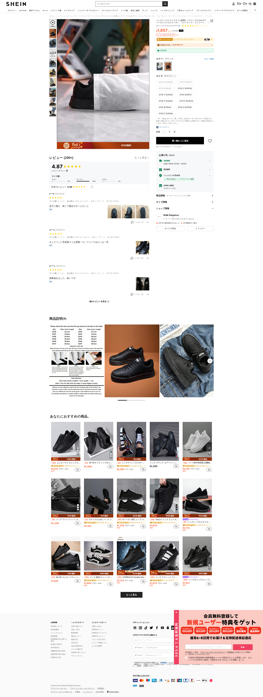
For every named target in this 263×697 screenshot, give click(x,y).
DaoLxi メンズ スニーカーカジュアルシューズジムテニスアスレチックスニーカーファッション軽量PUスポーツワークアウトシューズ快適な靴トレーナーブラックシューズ (164, 519)
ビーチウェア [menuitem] (69, 10)
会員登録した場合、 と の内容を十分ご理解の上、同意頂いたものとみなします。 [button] (218, 653)
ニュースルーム (56, 633)
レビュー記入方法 (98, 639)
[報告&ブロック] (147, 222)
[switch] (91, 187)
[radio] (159, 66)
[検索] (165, 3)
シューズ (59, 16)
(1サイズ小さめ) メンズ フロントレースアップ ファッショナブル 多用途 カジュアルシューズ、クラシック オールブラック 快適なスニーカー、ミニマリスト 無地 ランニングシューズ (99, 519)
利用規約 (163, 663)
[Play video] (103, 80)
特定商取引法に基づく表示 (59, 640)
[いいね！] (132, 222)
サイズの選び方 (77, 649)
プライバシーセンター (59, 688)
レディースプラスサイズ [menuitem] (224, 10)
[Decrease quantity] (164, 132)
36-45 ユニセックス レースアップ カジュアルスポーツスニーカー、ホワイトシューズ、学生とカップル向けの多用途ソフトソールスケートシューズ (66, 577)
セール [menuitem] (45, 10)
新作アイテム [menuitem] (34, 10)
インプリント (88, 692)
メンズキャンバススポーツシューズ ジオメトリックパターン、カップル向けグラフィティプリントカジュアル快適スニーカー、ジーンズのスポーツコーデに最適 (131, 463)
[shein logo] (16, 4)
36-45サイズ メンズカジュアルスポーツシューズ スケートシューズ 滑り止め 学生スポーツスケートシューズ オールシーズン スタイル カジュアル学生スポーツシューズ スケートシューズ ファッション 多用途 (99, 463)
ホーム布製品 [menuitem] (242, 10)
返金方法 (74, 639)
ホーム (51, 16)
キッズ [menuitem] (145, 10)
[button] (250, 3)
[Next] (209, 360)
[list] (155, 628)
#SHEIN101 (55, 648)
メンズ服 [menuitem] (124, 10)
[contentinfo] (174, 680)
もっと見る (131, 595)
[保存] (210, 140)
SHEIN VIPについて (78, 652)
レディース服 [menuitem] (56, 10)
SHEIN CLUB (56, 657)
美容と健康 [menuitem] (135, 10)
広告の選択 (100, 692)
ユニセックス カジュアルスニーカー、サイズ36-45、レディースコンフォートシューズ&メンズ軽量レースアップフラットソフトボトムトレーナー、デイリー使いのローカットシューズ (66, 463)
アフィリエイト (77, 656)
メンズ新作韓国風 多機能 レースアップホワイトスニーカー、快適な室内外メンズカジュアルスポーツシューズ (197, 463)
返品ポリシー (76, 636)
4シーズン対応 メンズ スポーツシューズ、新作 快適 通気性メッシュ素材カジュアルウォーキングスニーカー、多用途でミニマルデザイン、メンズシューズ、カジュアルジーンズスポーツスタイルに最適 (131, 519)
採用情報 (54, 636)
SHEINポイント (97, 630)
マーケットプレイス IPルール (61, 692)
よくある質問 (97, 646)
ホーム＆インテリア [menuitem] (110, 10)
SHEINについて (56, 626)
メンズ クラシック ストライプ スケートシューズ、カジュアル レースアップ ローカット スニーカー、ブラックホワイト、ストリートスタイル (164, 577)
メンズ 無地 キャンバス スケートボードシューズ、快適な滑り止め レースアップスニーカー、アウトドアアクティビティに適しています (99, 577)
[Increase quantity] (174, 132)
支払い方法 (75, 630)
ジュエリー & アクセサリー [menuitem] (88, 10)
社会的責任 (55, 630)
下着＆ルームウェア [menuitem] (185, 10)
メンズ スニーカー (84, 16)
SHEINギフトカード (99, 633)
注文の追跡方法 (77, 646)
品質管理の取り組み (58, 654)
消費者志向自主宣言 (58, 651)
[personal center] (233, 3)
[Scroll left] (252, 10)
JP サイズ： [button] (168, 76)
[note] (65, 459)
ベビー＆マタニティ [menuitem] (204, 10)
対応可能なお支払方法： (142, 676)
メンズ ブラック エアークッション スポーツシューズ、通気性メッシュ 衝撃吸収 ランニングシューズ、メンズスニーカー (164, 463)
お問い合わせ (97, 626)
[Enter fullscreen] (146, 140)
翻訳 (51, 209)
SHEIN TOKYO (56, 644)
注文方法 (74, 643)
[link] (239, 3)
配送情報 (74, 633)
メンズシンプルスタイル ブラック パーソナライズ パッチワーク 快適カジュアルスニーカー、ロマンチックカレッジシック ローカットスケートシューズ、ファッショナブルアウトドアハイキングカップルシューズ (197, 522)
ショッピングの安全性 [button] (172, 175)
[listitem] (66, 448)
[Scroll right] (255, 10)
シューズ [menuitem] (153, 10)
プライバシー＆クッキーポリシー (82, 688)
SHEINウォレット (98, 636)
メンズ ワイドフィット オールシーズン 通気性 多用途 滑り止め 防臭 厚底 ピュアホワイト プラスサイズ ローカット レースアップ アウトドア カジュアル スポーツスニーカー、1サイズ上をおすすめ (66, 519)
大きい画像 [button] (209, 59)
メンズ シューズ (70, 16)
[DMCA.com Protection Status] (141, 686)
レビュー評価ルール (99, 643)
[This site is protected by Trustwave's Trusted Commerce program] (135, 686)
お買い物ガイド (77, 626)
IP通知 (77, 692)
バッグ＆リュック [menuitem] (167, 10)
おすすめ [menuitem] (22, 10)
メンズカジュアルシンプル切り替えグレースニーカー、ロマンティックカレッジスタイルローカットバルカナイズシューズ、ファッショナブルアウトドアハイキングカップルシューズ (197, 580)
